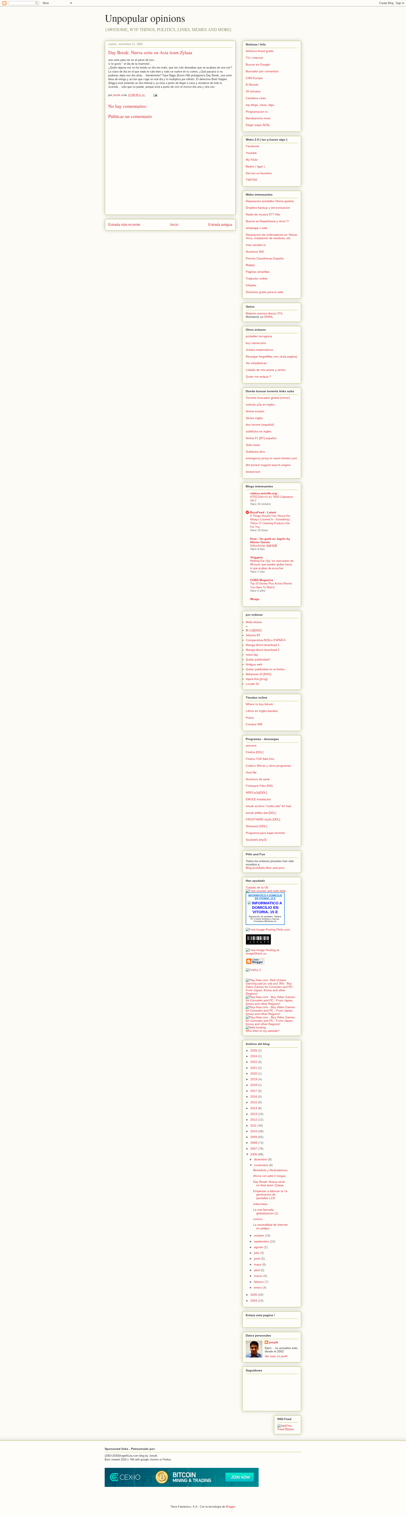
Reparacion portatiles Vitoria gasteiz (270, 201)
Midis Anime (254, 622)
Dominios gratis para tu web (264, 292)
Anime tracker (255, 411)
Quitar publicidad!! (258, 659)
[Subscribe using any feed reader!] (287, 1429)
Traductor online (256, 278)
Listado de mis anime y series (265, 370)
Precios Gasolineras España (265, 258)
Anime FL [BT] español (261, 438)
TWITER (251, 179)
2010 (254, 1131)
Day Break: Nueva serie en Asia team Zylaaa (150, 52)
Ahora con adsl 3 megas (269, 1176)
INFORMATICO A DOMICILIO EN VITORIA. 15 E (265, 897)
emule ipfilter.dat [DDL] (261, 812)
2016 (254, 1096)
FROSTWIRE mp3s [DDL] (263, 819)
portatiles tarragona (259, 336)
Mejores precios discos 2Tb (264, 313)
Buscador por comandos (262, 71)
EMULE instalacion (258, 799)
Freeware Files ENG (259, 785)
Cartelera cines (256, 98)
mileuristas (260, 1204)
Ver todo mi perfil (276, 1356)
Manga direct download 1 (263, 645)
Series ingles (254, 418)
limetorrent (253, 471)
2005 (254, 1294)
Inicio (174, 224)
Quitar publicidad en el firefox (265, 669)
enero (258, 1287)
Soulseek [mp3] (256, 839)
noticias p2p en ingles (260, 404)
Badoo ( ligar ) (255, 166)
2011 (254, 1125)
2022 (254, 1062)
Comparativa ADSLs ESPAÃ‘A (265, 640)
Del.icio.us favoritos (259, 173)
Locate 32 (252, 684)
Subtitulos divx (255, 451)
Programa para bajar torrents (265, 833)
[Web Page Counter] (253, 976)
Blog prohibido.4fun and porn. (265, 867)
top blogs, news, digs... (261, 105)
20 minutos (253, 91)
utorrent (251, 745)
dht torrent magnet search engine (268, 465)
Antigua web (254, 664)
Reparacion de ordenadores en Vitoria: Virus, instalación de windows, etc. (272, 236)
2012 (254, 1119)
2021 (254, 1067)
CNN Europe (254, 78)
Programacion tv (257, 111)
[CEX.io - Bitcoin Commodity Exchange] (182, 1486)
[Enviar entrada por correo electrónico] (155, 95)
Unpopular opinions (145, 18)
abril (257, 1270)
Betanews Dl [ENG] (258, 674)
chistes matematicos (259, 349)
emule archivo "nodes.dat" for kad (268, 806)
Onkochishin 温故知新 (263, 545)
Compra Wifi (254, 724)
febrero (259, 1281)
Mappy (250, 265)
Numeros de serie (258, 779)
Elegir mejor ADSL (258, 125)
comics (257, 1219)
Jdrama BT (253, 635)
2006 (254, 1154)
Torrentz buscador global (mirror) (268, 397)
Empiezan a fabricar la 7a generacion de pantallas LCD (270, 1194)
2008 (254, 1142)
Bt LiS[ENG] (254, 630)
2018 (254, 1085)
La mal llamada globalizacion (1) (265, 1211)
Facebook (252, 146)
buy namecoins (256, 343)
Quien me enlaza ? (258, 376)
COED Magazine (261, 580)
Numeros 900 (255, 251)
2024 (254, 1056)
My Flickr (252, 159)
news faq (252, 654)
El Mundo (252, 84)
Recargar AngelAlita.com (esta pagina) (271, 356)
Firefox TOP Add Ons (260, 759)
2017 (254, 1091)
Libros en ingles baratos (262, 711)
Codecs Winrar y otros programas (268, 765)
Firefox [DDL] (254, 752)
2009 (254, 1137)
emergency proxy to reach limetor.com (271, 458)
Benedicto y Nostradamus (270, 1170)
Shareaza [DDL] (256, 826)
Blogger (230, 1506)
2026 (254, 1050)
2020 (254, 1073)
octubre (259, 1235)
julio (257, 1253)
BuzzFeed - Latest (263, 512)
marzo (258, 1276)
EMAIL (268, 316)
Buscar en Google (258, 64)
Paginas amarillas (257, 271)
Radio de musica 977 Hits (263, 214)
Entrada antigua (220, 224)
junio (257, 1258)
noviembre (261, 1165)
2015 (254, 1102)
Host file (251, 772)
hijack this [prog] (256, 679)
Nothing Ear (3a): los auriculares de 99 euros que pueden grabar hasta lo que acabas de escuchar (271, 564)
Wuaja (254, 599)
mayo (258, 1264)
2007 (254, 1148)
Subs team (253, 445)
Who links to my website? (263, 1030)
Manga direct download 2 (263, 649)
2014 (254, 1108)
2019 (254, 1079)
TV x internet (254, 57)
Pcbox (250, 717)
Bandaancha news (258, 118)
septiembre (262, 1241)
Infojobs (251, 285)
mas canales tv (256, 245)
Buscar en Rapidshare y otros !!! (267, 221)
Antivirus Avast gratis (259, 51)
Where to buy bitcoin (259, 704)
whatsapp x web (256, 228)
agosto (259, 1247)
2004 (254, 1300)
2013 (254, 1114)
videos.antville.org (263, 493)
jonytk (273, 1342)
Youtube (251, 153)
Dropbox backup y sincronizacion (268, 207)
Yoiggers (256, 557)
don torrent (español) (260, 424)
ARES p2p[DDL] (256, 792)
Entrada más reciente (124, 224)
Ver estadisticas (256, 363)
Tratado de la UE (257, 887)
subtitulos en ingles (258, 431)
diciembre (261, 1159)
